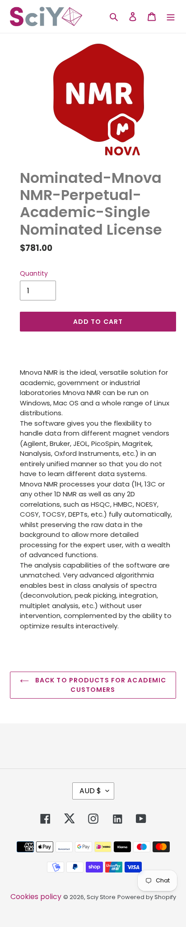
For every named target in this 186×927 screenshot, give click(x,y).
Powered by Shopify (146, 897)
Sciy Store (101, 897)
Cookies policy (35, 896)
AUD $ (90, 791)
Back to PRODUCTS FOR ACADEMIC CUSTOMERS (100, 685)
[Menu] (170, 16)
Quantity (34, 273)
